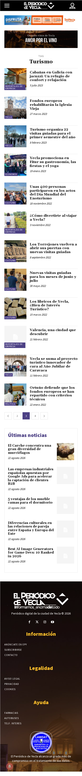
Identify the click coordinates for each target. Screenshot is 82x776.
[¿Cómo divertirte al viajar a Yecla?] (15, 222)
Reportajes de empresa (14, 87)
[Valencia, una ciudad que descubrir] (15, 337)
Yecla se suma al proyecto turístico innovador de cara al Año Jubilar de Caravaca (54, 365)
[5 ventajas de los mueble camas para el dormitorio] (65, 505)
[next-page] (44, 415)
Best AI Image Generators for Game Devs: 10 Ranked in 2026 (31, 552)
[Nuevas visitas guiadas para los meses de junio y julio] (15, 280)
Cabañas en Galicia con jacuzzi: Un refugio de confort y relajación (51, 76)
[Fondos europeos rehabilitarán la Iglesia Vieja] (15, 108)
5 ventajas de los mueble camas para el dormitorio (30, 501)
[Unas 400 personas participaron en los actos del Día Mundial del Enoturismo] (15, 194)
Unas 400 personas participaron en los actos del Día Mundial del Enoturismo (52, 193)
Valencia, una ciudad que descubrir (53, 332)
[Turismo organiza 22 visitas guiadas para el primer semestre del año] (15, 136)
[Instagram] (45, 622)
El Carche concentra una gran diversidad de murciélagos (29, 449)
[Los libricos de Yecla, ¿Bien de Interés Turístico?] (15, 308)
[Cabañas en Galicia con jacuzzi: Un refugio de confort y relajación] (15, 79)
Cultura (10, 202)
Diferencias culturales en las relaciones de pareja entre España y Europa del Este (31, 528)
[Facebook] (29, 622)
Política (10, 404)
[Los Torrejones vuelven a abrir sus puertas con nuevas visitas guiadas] (15, 251)
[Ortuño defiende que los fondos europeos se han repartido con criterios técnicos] (15, 395)
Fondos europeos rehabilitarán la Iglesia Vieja (51, 105)
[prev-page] (8, 415)
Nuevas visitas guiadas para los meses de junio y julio (53, 277)
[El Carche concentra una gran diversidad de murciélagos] (65, 451)
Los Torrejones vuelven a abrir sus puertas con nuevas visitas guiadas (53, 248)
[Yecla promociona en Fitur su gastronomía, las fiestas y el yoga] (15, 165)
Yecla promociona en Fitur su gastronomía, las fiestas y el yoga (53, 162)
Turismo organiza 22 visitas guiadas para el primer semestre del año (52, 133)
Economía (11, 174)
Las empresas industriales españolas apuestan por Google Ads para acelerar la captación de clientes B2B (30, 476)
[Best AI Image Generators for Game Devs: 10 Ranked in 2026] (65, 555)
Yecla (8, 117)
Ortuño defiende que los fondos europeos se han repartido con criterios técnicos (52, 393)
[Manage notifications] (9, 766)
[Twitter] (37, 622)
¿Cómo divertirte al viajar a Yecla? (53, 217)
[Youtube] (52, 622)
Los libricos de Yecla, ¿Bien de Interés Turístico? (49, 305)
